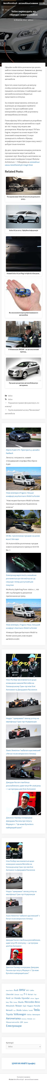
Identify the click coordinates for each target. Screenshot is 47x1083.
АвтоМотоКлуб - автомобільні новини (20, 3)
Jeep (7, 1002)
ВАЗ (34, 1019)
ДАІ (21, 1022)
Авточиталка (13, 1018)
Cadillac (32, 990)
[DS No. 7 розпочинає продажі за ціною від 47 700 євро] (23, 522)
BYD (27, 990)
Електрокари (14, 1025)
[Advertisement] (23, 36)
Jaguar (37, 998)
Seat (14, 1010)
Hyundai (26, 998)
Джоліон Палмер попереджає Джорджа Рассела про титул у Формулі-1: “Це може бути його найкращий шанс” (22, 970)
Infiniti (32, 998)
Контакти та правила (23, 1077)
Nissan (18, 1006)
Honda (17, 998)
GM (12, 998)
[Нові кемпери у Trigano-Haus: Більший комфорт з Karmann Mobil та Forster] (23, 611)
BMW (22, 990)
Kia (11, 1002)
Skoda (19, 1010)
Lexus (15, 1002)
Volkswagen (20, 1014)
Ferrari (30, 994)
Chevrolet (10, 994)
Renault (9, 1010)
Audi (16, 990)
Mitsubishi (10, 1006)
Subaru (25, 1010)
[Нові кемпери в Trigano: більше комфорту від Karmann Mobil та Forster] (23, 479)
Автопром (36, 1014)
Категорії (10, 1043)
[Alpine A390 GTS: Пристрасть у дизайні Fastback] (23, 438)
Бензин (29, 1019)
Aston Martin (9, 990)
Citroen (16, 994)
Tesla (37, 1010)
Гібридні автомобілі (12, 1022)
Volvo (10, 396)
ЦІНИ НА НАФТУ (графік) (23, 1063)
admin (30, 20)
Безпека (24, 1019)
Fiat (35, 994)
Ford (8, 998)
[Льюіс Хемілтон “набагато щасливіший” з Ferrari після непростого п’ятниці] (23, 736)
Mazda (21, 1002)
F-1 (25, 994)
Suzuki (31, 1010)
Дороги (26, 1022)
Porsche (37, 1006)
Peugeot (30, 1006)
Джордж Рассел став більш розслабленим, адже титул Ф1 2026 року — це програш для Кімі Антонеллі (23, 785)
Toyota (9, 1014)
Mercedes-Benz (32, 1002)
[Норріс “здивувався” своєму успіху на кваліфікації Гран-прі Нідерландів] (23, 704)
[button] (44, 3)
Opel (24, 1006)
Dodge (21, 994)
